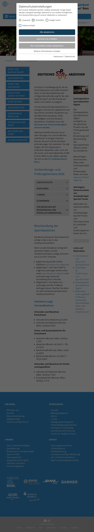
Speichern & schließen (47, 39)
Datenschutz (70, 56)
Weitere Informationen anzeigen (47, 51)
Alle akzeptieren (47, 32)
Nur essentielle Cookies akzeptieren (47, 45)
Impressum (58, 56)
